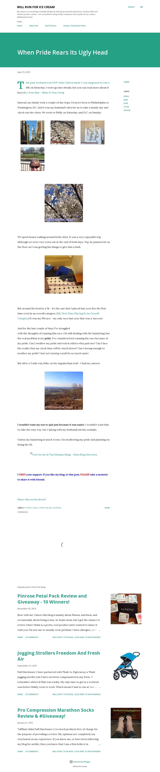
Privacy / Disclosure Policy (75, 25)
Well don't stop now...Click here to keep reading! (76, 637)
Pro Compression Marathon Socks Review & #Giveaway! (56, 713)
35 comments (31, 694)
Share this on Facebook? (32, 499)
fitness (126, 96)
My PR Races (50, 25)
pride (126, 103)
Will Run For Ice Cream (36, 7)
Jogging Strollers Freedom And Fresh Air (59, 656)
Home (19, 25)
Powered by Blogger (81, 762)
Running (127, 110)
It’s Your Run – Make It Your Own (43, 92)
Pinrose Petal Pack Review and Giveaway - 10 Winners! (52, 599)
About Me (34, 25)
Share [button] (126, 82)
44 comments (31, 637)
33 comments (31, 751)
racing (126, 106)
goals (126, 99)
